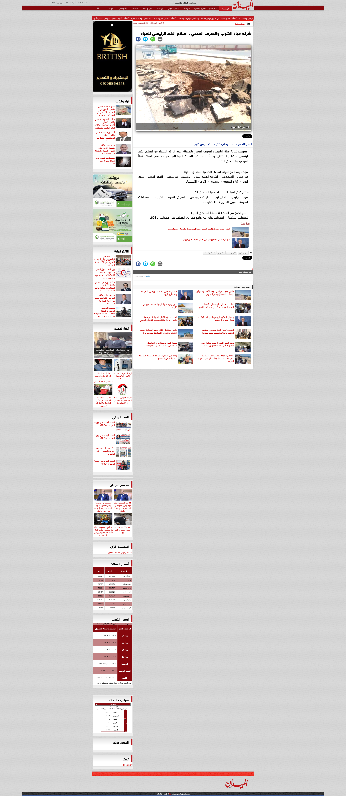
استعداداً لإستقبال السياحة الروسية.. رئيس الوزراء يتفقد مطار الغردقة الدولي (158, 318)
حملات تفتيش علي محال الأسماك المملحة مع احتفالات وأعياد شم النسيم (216, 305)
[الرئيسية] (225, 8)
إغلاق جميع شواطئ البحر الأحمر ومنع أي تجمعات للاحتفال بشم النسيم (199, 228)
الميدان (220, 253)
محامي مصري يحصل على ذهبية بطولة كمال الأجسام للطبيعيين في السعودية (103, 530)
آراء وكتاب (122, 100)
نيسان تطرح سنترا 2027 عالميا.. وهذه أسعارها (202, 18)
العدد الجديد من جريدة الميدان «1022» (104, 436)
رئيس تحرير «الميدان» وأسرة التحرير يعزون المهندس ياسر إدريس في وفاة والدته (103, 506)
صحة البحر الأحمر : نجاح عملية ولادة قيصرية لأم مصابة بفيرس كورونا (217, 344)
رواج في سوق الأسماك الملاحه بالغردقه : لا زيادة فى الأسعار (158, 357)
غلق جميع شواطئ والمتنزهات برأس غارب (160, 305)
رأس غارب (242, 253)
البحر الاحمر (231, 253)
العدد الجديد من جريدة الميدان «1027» (104, 424)
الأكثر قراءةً (121, 250)
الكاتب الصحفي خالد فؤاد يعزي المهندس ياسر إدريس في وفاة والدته (122, 506)
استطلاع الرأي (119, 546)
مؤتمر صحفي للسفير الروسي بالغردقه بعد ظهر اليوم (206, 239)
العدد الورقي (120, 416)
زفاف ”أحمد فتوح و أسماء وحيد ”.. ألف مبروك (122, 529)
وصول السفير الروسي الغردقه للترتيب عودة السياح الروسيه (216, 318)
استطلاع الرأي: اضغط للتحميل (120, 552)
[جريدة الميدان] (112, 57)
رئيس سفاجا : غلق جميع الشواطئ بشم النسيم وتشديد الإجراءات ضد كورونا (158, 331)
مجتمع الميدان (119, 484)
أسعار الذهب (120, 618)
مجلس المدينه (209, 253)
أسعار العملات (119, 563)
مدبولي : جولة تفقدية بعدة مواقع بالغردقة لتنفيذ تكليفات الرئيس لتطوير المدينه (216, 358)
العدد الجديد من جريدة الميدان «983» (104, 462)
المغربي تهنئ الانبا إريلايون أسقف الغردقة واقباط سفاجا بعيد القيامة (218, 331)
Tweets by (127, 764)
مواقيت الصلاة (119, 699)
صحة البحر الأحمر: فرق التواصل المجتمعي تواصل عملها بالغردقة (162, 344)
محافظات (240, 23)
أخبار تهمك (121, 328)
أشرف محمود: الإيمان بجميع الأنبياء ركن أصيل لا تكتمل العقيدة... (148, 18)
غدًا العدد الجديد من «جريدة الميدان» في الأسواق (105, 450)
